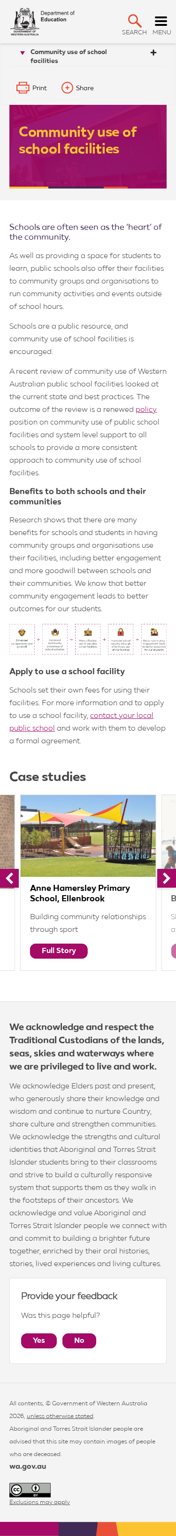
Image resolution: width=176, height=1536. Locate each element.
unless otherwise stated (60, 1416)
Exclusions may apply (39, 1502)
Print (39, 88)
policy (146, 410)
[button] (134, 21)
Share (85, 88)
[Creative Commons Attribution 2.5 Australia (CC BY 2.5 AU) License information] (30, 1490)
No (79, 1341)
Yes (39, 1341)
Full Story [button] (59, 951)
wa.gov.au (27, 1467)
